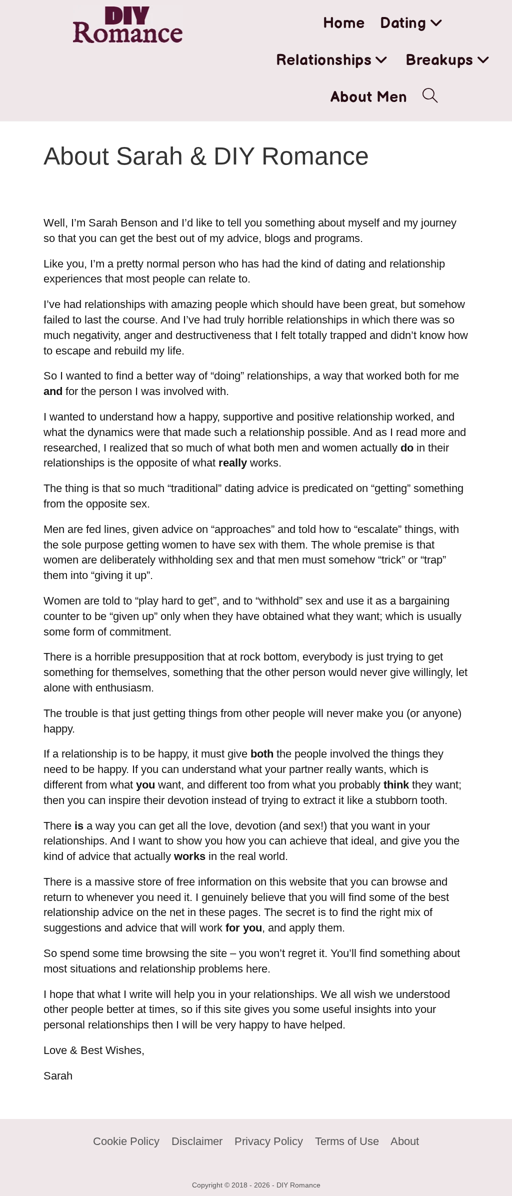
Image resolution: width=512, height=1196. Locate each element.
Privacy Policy (268, 1141)
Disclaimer (197, 1141)
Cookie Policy (126, 1141)
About (404, 1141)
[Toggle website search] (430, 97)
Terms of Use (347, 1141)
